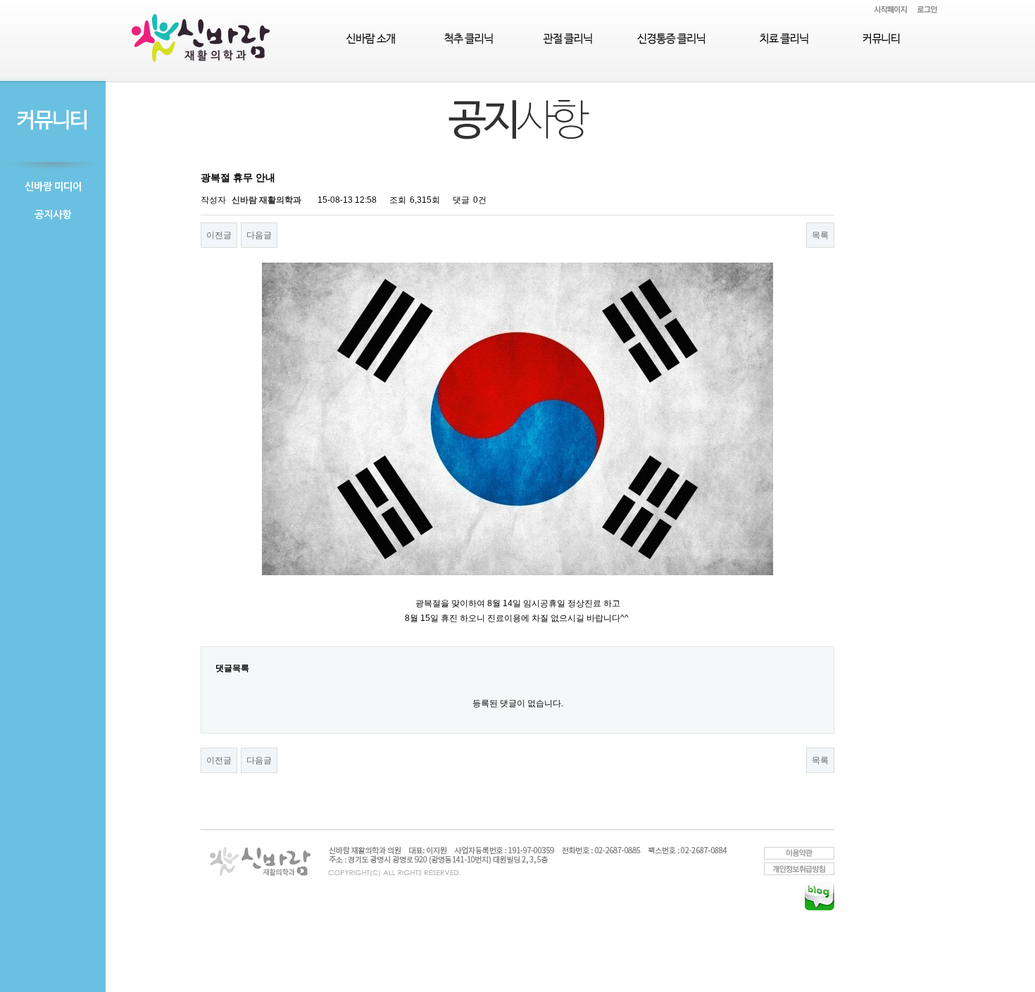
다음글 (259, 235)
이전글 (219, 235)
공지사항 (52, 215)
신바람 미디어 (53, 187)
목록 (820, 235)
